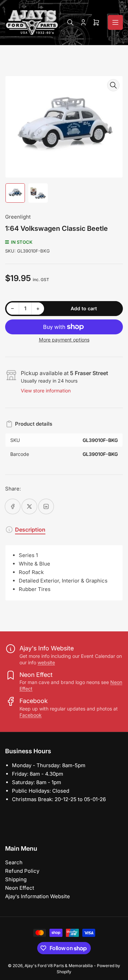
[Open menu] (115, 22)
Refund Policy (22, 871)
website (46, 662)
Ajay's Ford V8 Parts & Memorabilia (59, 965)
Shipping (16, 879)
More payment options (64, 340)
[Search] (70, 22)
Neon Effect (19, 888)
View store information (46, 390)
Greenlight (18, 217)
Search (14, 862)
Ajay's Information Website (37, 896)
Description (30, 529)
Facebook (30, 715)
